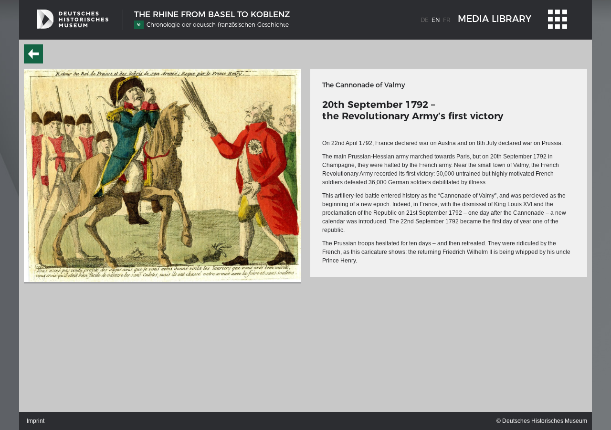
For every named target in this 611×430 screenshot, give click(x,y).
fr (447, 19)
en (436, 19)
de (425, 19)
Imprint (35, 421)
